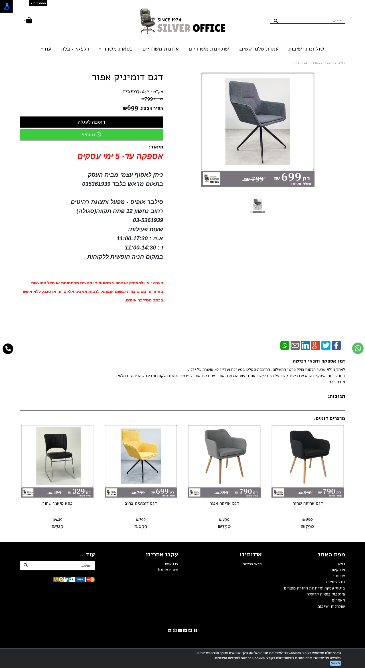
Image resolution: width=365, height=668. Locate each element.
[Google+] (315, 345)
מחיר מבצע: (151, 108)
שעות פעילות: (145, 229)
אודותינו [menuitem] (338, 576)
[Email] (295, 345)
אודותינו (251, 554)
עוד (47, 49)
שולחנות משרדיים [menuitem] (208, 49)
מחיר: (152, 98)
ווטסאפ (89, 134)
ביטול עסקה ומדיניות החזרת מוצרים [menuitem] (314, 588)
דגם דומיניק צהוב (141, 503)
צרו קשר (171, 563)
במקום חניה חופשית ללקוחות (125, 256)
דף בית (340, 62)
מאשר (335, 663)
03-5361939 (148, 220)
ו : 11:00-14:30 (144, 247)
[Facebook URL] (195, 630)
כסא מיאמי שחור (57, 503)
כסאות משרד (321, 62)
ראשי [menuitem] (340, 563)
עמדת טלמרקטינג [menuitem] (259, 49)
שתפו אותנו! (168, 569)
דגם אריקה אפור (224, 503)
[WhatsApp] (284, 345)
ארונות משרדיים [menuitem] (160, 49)
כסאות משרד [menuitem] (117, 49)
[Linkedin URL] (185, 630)
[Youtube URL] (175, 630)
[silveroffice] (182, 20)
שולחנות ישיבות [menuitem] (306, 49)
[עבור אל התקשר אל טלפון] (8, 348)
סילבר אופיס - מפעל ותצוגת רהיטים (116, 202)
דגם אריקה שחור (308, 503)
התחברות (39, 3)
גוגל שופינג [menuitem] (335, 582)
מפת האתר (331, 554)
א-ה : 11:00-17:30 (140, 238)
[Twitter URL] (190, 630)
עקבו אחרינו (162, 554)
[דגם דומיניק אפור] (257, 205)
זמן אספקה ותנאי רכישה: (318, 360)
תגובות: (336, 396)
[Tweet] (325, 345)
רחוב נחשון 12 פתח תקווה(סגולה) (119, 211)
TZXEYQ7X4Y (135, 92)
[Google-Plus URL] (180, 630)
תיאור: (156, 146)
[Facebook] (336, 345)
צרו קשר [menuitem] (338, 569)
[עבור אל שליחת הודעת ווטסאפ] (358, 348)
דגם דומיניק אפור (127, 77)
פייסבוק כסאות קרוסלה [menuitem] (326, 594)
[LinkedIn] (305, 345)
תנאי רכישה (252, 564)
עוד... (87, 554)
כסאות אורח (299, 62)
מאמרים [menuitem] (338, 600)
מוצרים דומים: (329, 418)
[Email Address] (169, 630)
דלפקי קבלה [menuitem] (75, 49)
